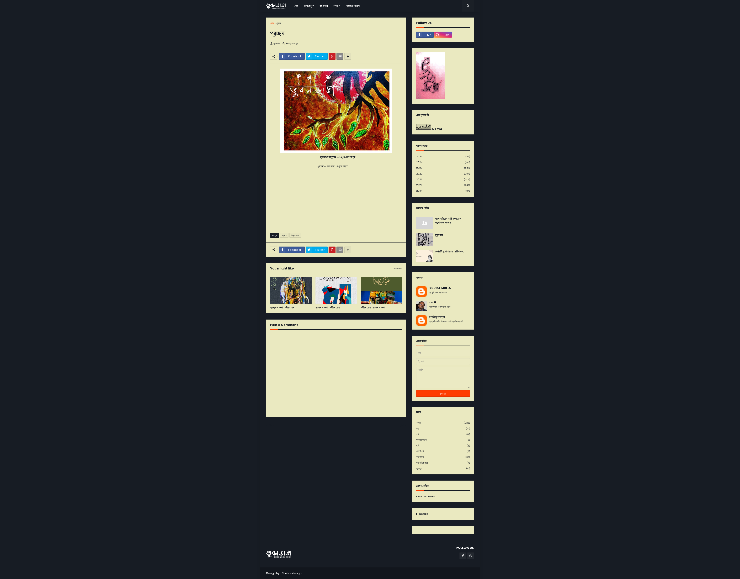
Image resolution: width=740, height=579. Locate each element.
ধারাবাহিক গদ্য (443, 463)
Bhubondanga (292, 573)
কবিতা (443, 423)
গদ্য (443, 428)
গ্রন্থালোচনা (443, 440)
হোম (272, 23)
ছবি (443, 445)
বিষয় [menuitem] (336, 6)
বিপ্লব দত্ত (295, 235)
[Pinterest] (332, 56)
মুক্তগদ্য (439, 235)
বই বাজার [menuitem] (324, 6)
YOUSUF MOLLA (440, 288)
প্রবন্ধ (443, 468)
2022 (443, 173)
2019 (443, 191)
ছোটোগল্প (443, 451)
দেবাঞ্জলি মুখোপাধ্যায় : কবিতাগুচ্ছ (449, 251)
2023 (443, 168)
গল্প (443, 434)
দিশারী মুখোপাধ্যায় (437, 317)
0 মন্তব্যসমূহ (292, 43)
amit (432, 302)
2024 (443, 162)
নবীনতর (271, 425)
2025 (443, 156)
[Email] (339, 56)
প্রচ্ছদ (278, 23)
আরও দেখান (398, 268)
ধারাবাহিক (443, 457)
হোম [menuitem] (296, 6)
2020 (443, 185)
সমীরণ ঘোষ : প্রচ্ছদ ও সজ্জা (373, 307)
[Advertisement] (336, 200)
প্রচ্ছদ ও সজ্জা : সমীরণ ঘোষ (282, 307)
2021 (443, 179)
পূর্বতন (402, 425)
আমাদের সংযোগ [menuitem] (353, 6)
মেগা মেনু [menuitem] (307, 6)
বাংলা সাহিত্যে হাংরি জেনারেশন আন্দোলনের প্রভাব (448, 220)
